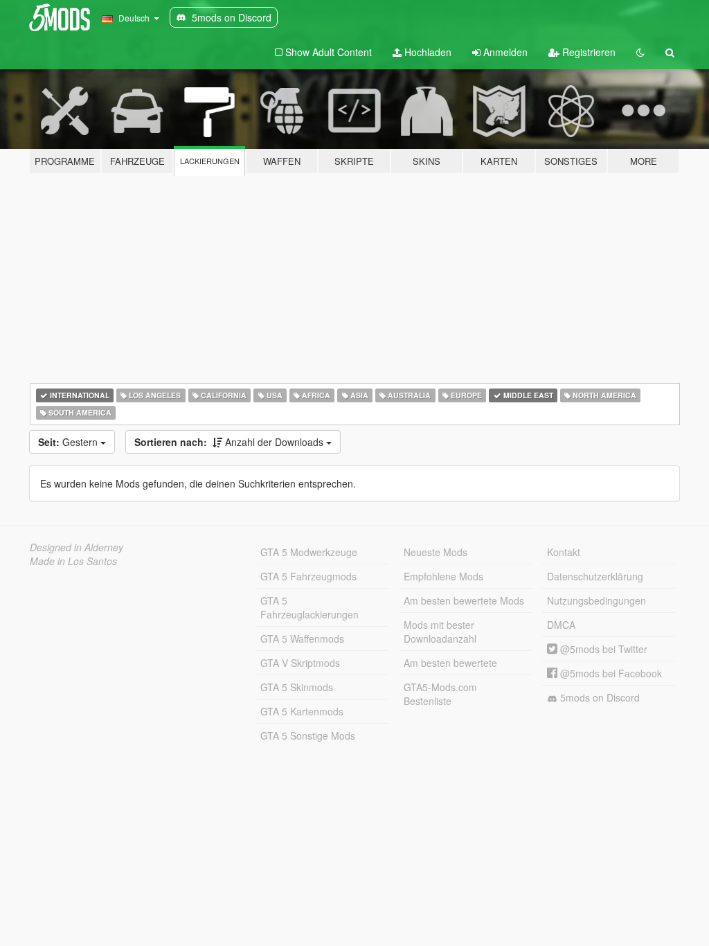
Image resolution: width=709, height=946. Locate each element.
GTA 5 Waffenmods (302, 638)
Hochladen (426, 52)
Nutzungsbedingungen (596, 600)
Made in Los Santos (73, 561)
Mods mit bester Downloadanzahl (440, 631)
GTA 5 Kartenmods (301, 711)
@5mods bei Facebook (609, 673)
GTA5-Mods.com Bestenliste (440, 694)
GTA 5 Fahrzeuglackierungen (309, 607)
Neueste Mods (435, 552)
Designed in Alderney (76, 547)
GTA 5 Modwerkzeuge (308, 552)
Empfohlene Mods (443, 576)
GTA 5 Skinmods (296, 687)
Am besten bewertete (450, 663)
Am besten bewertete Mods (464, 600)
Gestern (69, 442)
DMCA (561, 625)
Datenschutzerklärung (595, 576)
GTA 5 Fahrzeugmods (308, 576)
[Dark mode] (640, 52)
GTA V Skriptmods (300, 663)
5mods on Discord (598, 697)
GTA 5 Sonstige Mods (307, 735)
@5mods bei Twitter (602, 649)
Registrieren (587, 52)
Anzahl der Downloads (230, 442)
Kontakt (563, 552)
